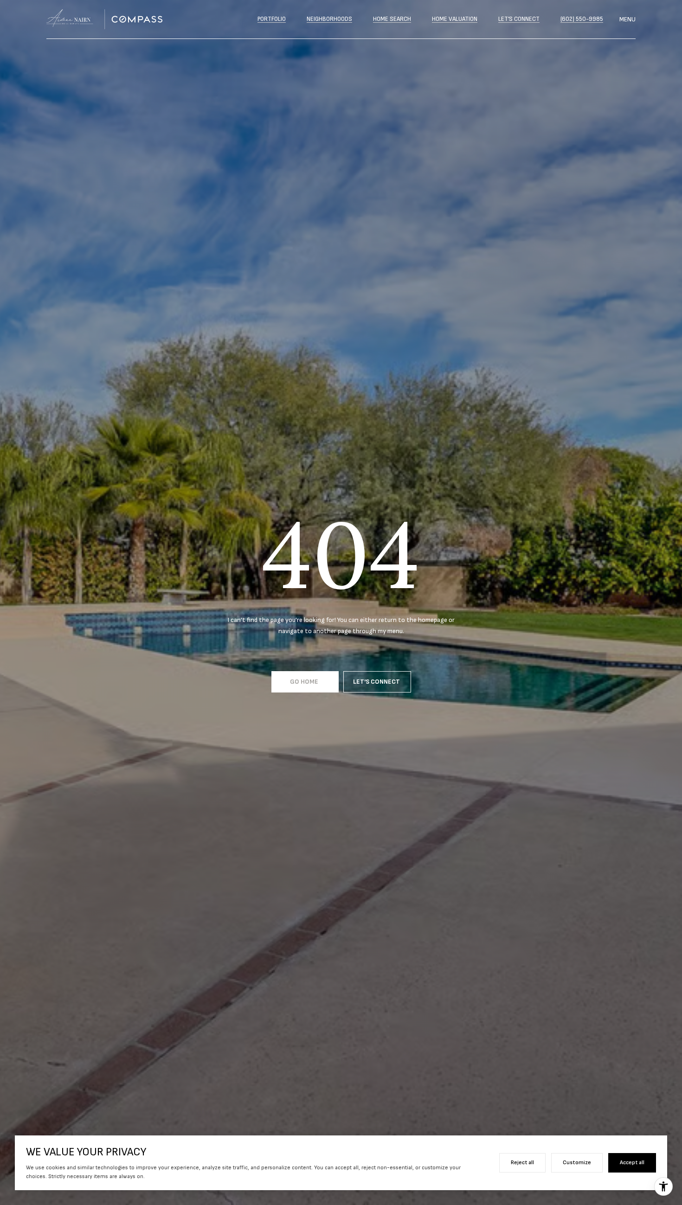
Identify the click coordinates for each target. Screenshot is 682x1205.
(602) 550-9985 (581, 19)
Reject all (522, 1162)
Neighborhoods (329, 19)
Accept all (632, 1162)
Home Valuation (454, 19)
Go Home (305, 682)
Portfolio (271, 19)
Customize (577, 1162)
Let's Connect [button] (377, 682)
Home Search (392, 19)
